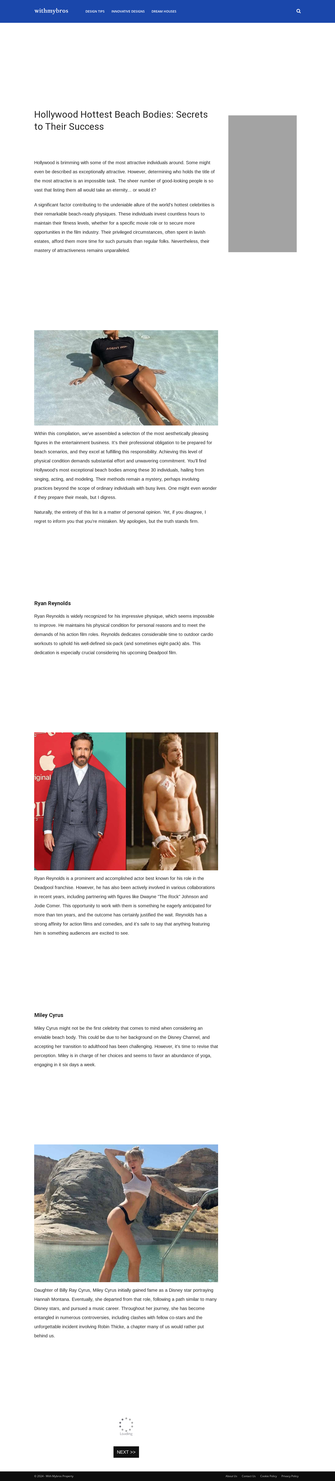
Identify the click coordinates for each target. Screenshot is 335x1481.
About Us (231, 1476)
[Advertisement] (167, 77)
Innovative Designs (128, 11)
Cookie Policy (268, 1476)
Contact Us (249, 1476)
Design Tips (95, 11)
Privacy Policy (290, 1476)
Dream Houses (164, 11)
